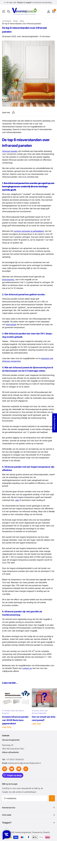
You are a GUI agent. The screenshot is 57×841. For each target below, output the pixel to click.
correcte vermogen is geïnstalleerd (29, 231)
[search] (8, 11)
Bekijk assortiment (3, 11)
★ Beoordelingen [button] (55, 422)
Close (28, 807)
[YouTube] (11, 768)
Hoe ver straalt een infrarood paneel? (44, 718)
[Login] (48, 11)
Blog (22, 21)
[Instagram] (4, 768)
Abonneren (52, 798)
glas (17, 500)
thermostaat (11, 324)
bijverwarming (8, 279)
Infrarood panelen (9, 151)
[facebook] (18, 768)
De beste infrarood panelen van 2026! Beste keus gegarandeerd (15, 720)
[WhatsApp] (25, 768)
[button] (13, 112)
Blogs (15, 21)
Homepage (6, 21)
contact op (27, 668)
